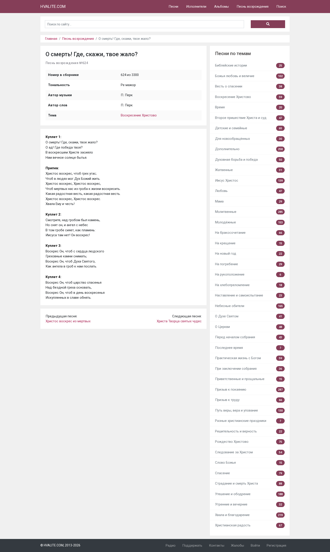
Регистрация (276, 545)
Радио (171, 545)
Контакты (216, 545)
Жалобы (237, 545)
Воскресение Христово (139, 115)
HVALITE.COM (53, 6)
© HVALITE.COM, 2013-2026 (60, 545)
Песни (173, 6)
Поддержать (192, 545)
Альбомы (221, 6)
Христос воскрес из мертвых (68, 321)
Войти (255, 545)
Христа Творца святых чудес (179, 321)
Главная (51, 39)
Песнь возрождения (252, 6)
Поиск (281, 6)
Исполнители (196, 6)
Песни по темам (233, 53)
